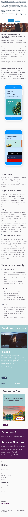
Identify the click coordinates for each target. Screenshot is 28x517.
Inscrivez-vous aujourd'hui (9, 455)
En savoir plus (5, 367)
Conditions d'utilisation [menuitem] (20, 510)
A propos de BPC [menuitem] (5, 485)
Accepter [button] (11, 20)
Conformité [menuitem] (4, 511)
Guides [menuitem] (3, 479)
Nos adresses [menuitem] (4, 492)
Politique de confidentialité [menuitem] (8, 510)
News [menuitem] (2, 488)
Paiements (4, 466)
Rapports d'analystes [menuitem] (6, 475)
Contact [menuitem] (3, 494)
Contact (3, 439)
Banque (3, 464)
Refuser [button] (17, 20)
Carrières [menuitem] (3, 490)
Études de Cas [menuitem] (4, 477)
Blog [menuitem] (2, 473)
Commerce (4, 467)
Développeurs (1, 513)
